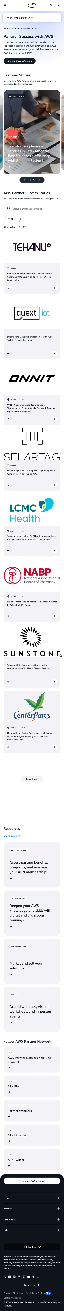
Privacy (7, 1293)
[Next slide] (41, 180)
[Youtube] (28, 1277)
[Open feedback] (60, 655)
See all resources (12, 835)
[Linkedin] (14, 1277)
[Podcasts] (33, 1277)
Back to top (30, 1285)
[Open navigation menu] (4, 5)
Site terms (18, 1293)
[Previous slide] (22, 180)
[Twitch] (24, 1277)
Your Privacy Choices (35, 1293)
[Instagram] (19, 1277)
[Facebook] (9, 1277)
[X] (5, 1277)
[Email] (38, 1277)
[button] (20, 17)
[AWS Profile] (59, 5)
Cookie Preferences (12, 1297)
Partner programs (12, 28)
